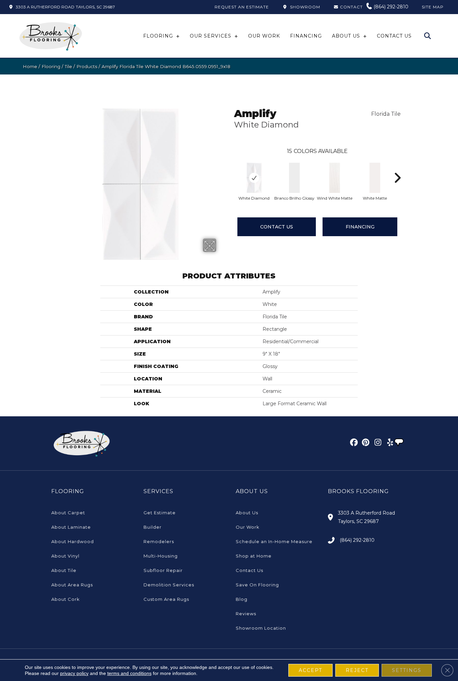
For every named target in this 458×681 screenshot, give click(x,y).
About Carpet (68, 512)
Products (86, 66)
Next (397, 167)
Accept (310, 670)
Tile (68, 66)
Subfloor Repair (163, 570)
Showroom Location (261, 628)
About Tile (63, 570)
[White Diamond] (254, 178)
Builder (153, 527)
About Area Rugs (72, 584)
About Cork (65, 599)
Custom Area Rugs (166, 599)
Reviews (246, 613)
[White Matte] (375, 178)
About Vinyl (65, 556)
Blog (241, 599)
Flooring (51, 66)
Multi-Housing (161, 556)
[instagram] (376, 443)
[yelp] (388, 443)
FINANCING (360, 227)
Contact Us (276, 227)
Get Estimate (160, 512)
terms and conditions (129, 673)
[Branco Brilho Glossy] (294, 178)
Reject (357, 670)
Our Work (248, 527)
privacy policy (74, 673)
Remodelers (159, 541)
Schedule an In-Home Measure (274, 541)
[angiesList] (399, 443)
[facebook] (353, 443)
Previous (231, 167)
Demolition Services (169, 584)
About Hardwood (72, 541)
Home (30, 66)
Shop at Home (254, 556)
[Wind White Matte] (335, 178)
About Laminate (71, 527)
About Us (247, 512)
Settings (406, 670)
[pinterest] (364, 443)
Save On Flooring (257, 584)
